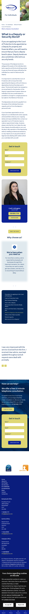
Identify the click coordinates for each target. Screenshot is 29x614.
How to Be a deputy (10, 303)
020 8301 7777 (18, 404)
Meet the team (14, 231)
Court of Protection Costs (11, 298)
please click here (9, 600)
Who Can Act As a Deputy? (12, 319)
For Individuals (9, 25)
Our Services (5, 485)
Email (6, 156)
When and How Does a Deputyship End (14, 309)
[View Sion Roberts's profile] (14, 192)
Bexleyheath (5, 499)
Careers (4, 492)
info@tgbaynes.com (7, 514)
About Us (4, 481)
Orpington (4, 539)
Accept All (8, 605)
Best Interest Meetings (11, 300)
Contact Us (5, 494)
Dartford (4, 519)
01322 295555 (6, 532)
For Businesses (6, 489)
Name (6, 150)
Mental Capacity (9, 317)
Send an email (14, 218)
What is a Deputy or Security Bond (10, 29)
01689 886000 (6, 552)
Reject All (21, 605)
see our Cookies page (13, 595)
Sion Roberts (14, 208)
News (3, 490)
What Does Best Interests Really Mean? (13, 306)
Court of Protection (6, 27)
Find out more (8, 409)
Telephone (7, 162)
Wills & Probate (18, 25)
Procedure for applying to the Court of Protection (14, 295)
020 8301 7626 (14, 213)
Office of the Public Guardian (12, 315)
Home (3, 25)
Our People (5, 483)
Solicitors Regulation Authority (13, 564)
